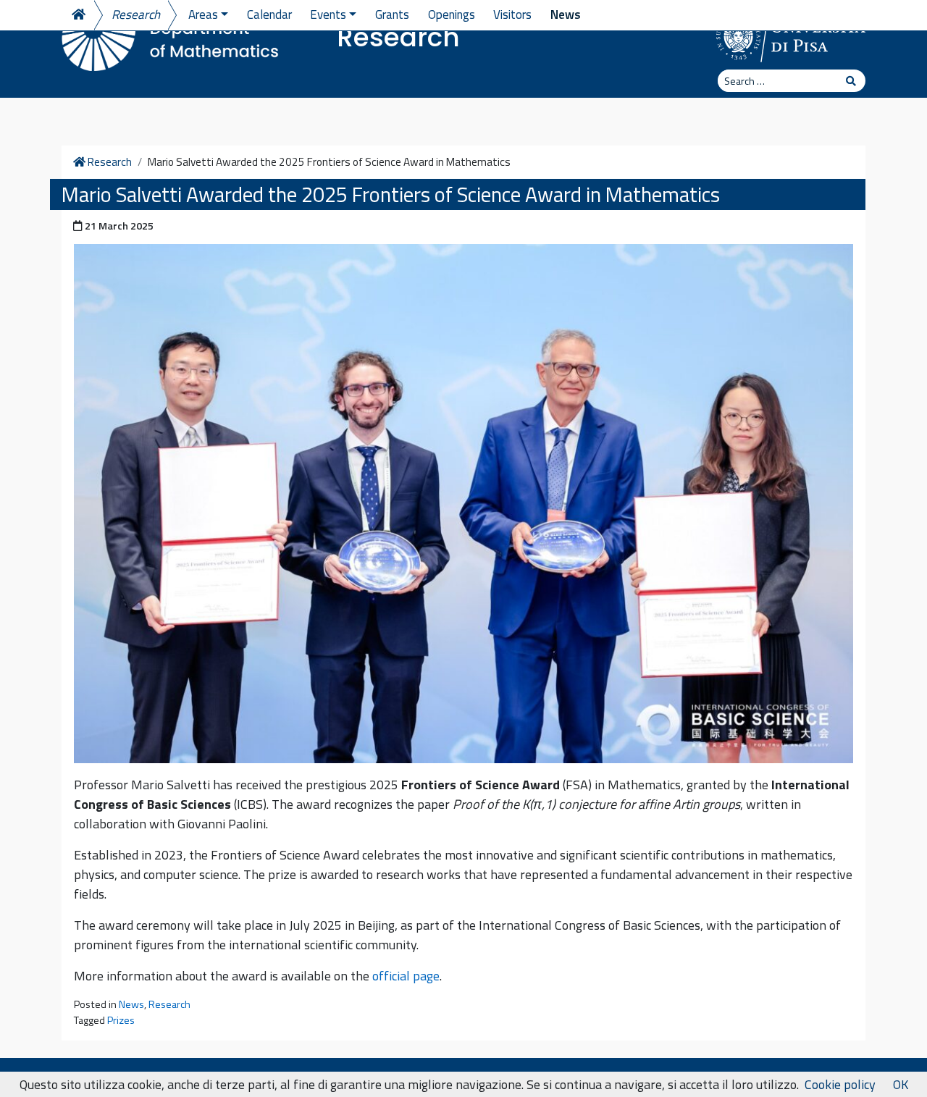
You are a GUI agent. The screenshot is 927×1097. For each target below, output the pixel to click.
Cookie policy (840, 1084)
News (565, 14)
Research (398, 37)
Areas (203, 14)
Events (328, 14)
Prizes (121, 1020)
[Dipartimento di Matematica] (170, 36)
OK (900, 1084)
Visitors (512, 14)
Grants (392, 14)
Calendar (269, 14)
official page (406, 975)
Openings (451, 14)
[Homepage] (77, 15)
